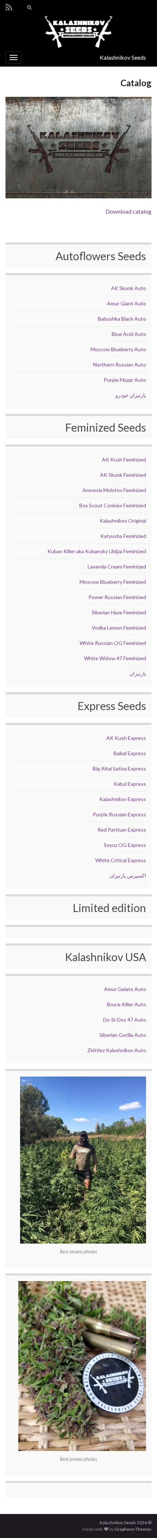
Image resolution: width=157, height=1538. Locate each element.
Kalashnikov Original (123, 521)
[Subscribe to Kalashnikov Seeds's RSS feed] (8, 6)
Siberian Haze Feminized (119, 612)
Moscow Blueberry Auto (118, 349)
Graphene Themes (133, 1529)
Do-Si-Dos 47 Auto (124, 1019)
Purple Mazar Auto (125, 380)
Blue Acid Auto (129, 334)
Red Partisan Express (121, 830)
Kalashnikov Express (122, 799)
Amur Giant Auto (126, 303)
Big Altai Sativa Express (119, 768)
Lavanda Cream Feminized (117, 566)
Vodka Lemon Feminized (119, 628)
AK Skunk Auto (128, 288)
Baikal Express (130, 753)
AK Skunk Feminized (123, 475)
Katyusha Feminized (123, 536)
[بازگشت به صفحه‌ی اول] (78, 31)
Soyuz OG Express (125, 845)
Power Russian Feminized (117, 597)
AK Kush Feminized (124, 459)
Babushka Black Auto (122, 319)
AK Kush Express (126, 738)
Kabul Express (130, 784)
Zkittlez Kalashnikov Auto (116, 1050)
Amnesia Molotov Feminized (114, 490)
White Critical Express (120, 860)
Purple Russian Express (119, 814)
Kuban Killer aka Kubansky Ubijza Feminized (96, 551)
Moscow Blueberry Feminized (113, 582)
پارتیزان (138, 673)
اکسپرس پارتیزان (128, 875)
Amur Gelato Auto (125, 989)
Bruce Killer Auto (126, 1004)
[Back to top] (16, 1522)
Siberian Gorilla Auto (122, 1035)
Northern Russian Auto (119, 364)
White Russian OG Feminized (113, 643)
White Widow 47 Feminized (115, 658)
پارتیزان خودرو (130, 395)
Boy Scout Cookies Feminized (112, 505)
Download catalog (129, 211)
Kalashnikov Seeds (123, 57)
